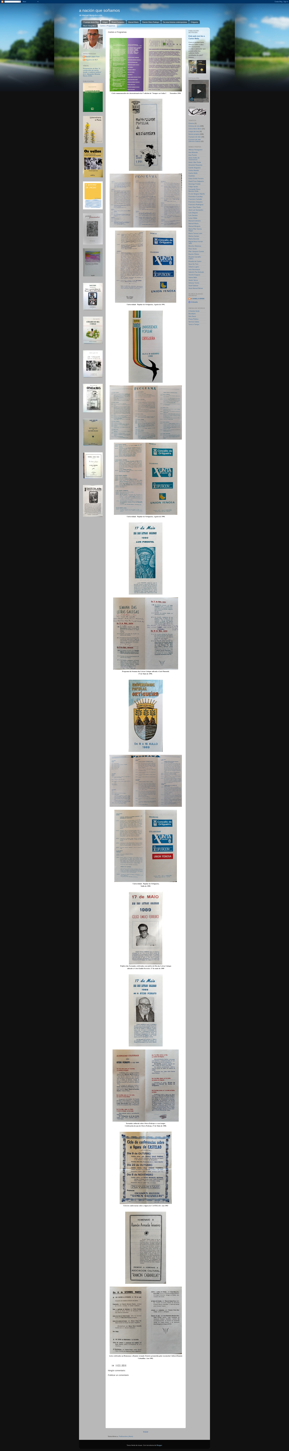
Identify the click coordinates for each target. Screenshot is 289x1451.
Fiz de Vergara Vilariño (197, 194)
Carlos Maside (194, 170)
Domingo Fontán (194, 184)
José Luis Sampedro (196, 210)
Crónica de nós (194, 126)
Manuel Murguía (194, 226)
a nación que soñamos (99, 10)
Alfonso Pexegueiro (195, 150)
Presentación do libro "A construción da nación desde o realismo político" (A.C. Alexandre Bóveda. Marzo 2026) (92, 72)
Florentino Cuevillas (196, 196)
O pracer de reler (195, 137)
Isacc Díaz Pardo (195, 207)
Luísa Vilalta (193, 218)
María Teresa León (195, 233)
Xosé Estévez (193, 285)
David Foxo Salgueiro (196, 181)
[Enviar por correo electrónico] (117, 1365)
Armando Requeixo (195, 165)
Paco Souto (193, 249)
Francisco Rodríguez (196, 204)
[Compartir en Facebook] (123, 1365)
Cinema (191, 123)
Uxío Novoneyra (194, 269)
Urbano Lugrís (194, 267)
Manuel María (133, 22)
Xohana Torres (194, 283)
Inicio (145, 1432)
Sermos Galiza (194, 322)
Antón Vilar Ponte (195, 162)
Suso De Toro (193, 264)
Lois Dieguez (193, 213)
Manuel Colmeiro (195, 221)
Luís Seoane (193, 215)
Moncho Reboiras (195, 246)
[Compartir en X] (121, 1365)
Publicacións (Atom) (126, 1436)
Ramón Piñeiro (194, 254)
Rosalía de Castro (195, 261)
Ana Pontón (193, 155)
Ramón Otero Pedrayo (150, 22)
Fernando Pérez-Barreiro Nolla (195, 190)
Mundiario (192, 314)
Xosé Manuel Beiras (196, 288)
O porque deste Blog (91, 22)
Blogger (159, 1445)
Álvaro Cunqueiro (118, 22)
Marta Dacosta (194, 239)
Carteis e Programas (107, 26)
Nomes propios (194, 134)
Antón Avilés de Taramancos (194, 158)
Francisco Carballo (195, 199)
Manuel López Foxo (92, 56)
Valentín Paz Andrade (196, 272)
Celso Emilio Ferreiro (196, 178)
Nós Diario (192, 316)
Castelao (192, 176)
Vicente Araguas (194, 275)
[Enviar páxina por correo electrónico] (112, 1365)
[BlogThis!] (119, 1365)
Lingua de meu (194, 131)
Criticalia (194, 302)
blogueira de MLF (91, 60)
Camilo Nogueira (194, 168)
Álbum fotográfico (89, 26)
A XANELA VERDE (197, 299)
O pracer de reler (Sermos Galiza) (195, 140)
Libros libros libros (195, 129)
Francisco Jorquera (195, 202)
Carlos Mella (193, 173)
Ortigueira (194, 22)
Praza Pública (193, 319)
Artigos (105, 22)
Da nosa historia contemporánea (175, 22)
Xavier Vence (193, 280)
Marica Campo (194, 236)
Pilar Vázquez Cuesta (196, 251)
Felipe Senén (193, 187)
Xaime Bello (193, 277)
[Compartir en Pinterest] (125, 1365)
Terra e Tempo (194, 324)
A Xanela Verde (194, 311)
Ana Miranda (193, 152)
